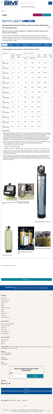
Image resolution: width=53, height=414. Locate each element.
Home (2, 11)
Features (18, 45)
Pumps (2, 303)
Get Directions (26, 389)
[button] (49, 27)
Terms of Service (6, 410)
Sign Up (35, 376)
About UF (3, 341)
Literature (46, 45)
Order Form (3, 327)
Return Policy (4, 329)
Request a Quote (37, 14)
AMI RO (2, 343)
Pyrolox (18, 400)
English (25, 405)
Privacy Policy (14, 410)
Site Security (43, 410)
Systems (3, 305)
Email (11, 373)
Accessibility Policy (22, 410)
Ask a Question (47, 14)
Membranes (3, 298)
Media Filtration (4, 301)
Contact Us (26, 392)
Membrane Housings (5, 307)
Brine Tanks (13, 400)
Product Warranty (5, 331)
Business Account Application (7, 323)
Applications (26, 45)
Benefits (11, 45)
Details (4, 45)
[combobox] (34, 3)
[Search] (50, 3)
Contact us (16, 287)
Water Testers (4, 313)
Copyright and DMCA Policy (33, 410)
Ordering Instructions (5, 325)
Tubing (2, 311)
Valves (2, 309)
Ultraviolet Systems (5, 317)
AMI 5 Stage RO (4, 339)
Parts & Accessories (37, 45)
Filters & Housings (5, 300)
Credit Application (5, 333)
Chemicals (3, 315)
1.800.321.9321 (32, 6)
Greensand (24, 400)
